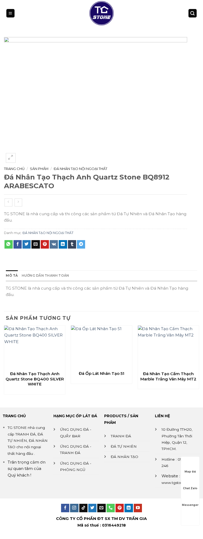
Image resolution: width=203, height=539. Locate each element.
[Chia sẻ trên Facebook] (17, 244)
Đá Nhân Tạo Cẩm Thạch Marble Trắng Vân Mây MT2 (168, 376)
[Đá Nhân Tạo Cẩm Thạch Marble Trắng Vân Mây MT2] (168, 347)
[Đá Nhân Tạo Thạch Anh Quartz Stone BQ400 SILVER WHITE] (34, 347)
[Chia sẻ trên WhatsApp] (8, 244)
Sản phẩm (39, 169)
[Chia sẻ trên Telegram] (81, 244)
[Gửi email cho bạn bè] (35, 244)
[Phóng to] (11, 158)
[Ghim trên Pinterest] (45, 244)
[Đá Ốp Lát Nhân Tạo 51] (101, 347)
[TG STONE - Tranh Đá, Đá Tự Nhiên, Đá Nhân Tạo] (101, 13)
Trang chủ (14, 169)
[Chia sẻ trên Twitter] (26, 244)
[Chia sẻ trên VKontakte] (54, 244)
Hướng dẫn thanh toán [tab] (45, 275)
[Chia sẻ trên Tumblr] (72, 244)
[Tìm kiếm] (192, 13)
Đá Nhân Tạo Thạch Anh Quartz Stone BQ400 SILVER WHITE (35, 379)
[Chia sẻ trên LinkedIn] (63, 244)
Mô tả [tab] (12, 275)
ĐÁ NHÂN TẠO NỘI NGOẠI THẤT (80, 169)
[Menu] (10, 13)
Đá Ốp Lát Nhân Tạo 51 (101, 373)
